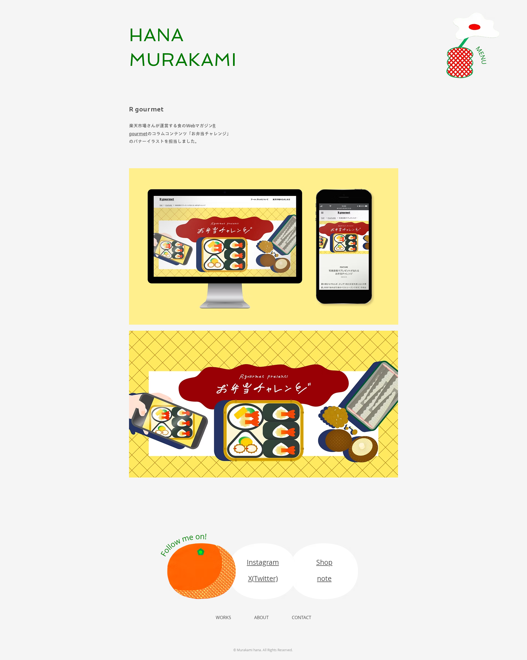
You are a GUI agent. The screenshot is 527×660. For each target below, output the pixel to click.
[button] (473, 45)
